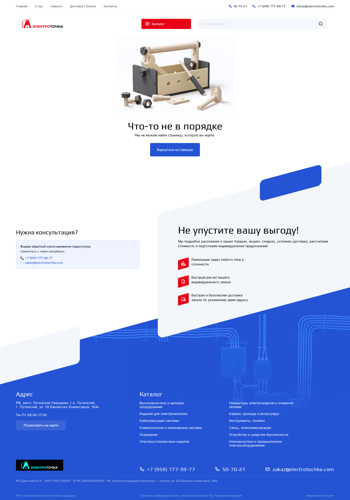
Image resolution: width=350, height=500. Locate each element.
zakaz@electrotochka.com (44, 263)
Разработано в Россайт (320, 495)
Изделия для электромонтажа (163, 414)
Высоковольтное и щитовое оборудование (162, 405)
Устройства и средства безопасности (258, 435)
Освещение (148, 435)
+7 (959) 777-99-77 (38, 258)
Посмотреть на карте (41, 425)
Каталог (151, 394)
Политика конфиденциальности (159, 495)
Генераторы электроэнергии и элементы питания (261, 405)
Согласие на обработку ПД (196, 495)
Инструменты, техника (247, 421)
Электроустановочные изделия (164, 441)
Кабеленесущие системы (159, 421)
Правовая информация (228, 495)
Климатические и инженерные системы (171, 428)
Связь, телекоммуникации (250, 428)
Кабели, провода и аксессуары (254, 414)
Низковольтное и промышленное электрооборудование (255, 443)
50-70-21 (233, 469)
